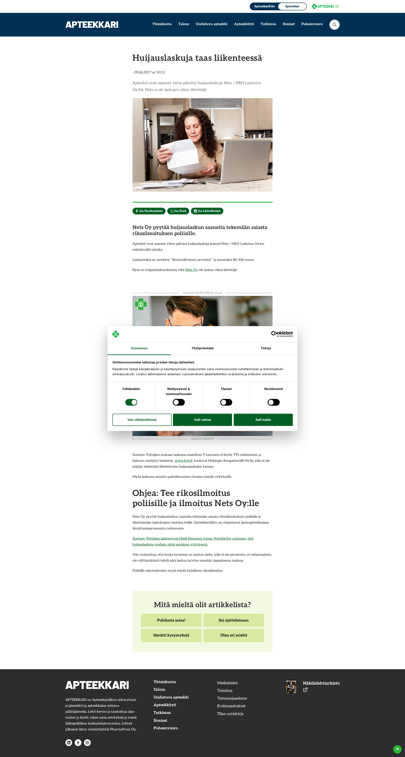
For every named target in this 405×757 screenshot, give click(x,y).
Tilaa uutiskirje (230, 714)
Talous (183, 24)
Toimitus (224, 690)
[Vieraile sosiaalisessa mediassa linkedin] (68, 742)
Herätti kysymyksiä (171, 637)
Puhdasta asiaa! (171, 622)
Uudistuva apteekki (211, 24)
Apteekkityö (244, 24)
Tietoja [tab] (266, 348)
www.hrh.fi (183, 461)
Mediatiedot (227, 683)
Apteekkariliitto (264, 6)
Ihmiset (289, 24)
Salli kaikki (263, 420)
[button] (334, 25)
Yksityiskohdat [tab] (202, 348)
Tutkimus (268, 24)
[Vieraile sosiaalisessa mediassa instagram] (87, 742)
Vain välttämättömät (142, 420)
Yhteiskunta (162, 24)
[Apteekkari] (91, 24)
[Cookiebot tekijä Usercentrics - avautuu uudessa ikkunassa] (274, 334)
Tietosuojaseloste (232, 698)
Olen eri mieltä (233, 637)
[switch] (179, 402)
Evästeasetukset (231, 706)
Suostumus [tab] (139, 348)
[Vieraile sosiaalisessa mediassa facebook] (78, 742)
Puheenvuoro (312, 24)
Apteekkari (292, 6)
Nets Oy (191, 270)
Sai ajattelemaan (234, 622)
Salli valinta (202, 420)
